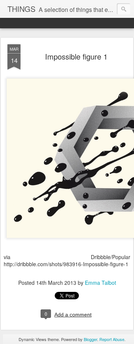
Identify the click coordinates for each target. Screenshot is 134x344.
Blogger (90, 339)
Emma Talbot (100, 282)
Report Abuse (111, 339)
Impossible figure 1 (76, 56)
